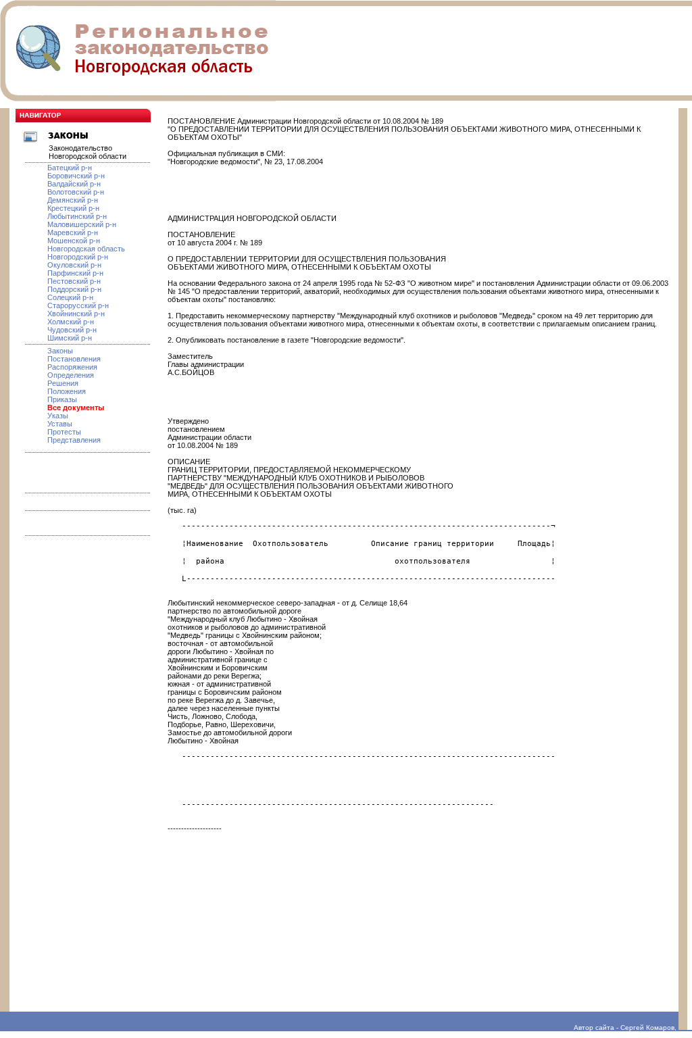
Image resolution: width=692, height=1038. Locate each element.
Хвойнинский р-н (76, 314)
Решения (62, 383)
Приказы (62, 399)
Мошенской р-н (73, 241)
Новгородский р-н (77, 257)
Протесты (64, 432)
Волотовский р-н (75, 192)
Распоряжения (72, 367)
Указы (57, 416)
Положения (66, 391)
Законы (60, 351)
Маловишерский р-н (81, 224)
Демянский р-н (72, 200)
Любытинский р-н (77, 216)
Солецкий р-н (70, 297)
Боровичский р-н (76, 176)
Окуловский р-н (74, 265)
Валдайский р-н (74, 184)
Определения (70, 375)
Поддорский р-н (74, 289)
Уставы (59, 424)
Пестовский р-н (74, 281)
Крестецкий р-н (73, 208)
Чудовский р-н (72, 330)
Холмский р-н (70, 322)
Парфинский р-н (75, 273)
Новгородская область (86, 249)
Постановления (74, 359)
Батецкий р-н (69, 168)
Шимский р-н (69, 338)
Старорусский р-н (78, 305)
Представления (74, 440)
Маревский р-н (72, 232)
